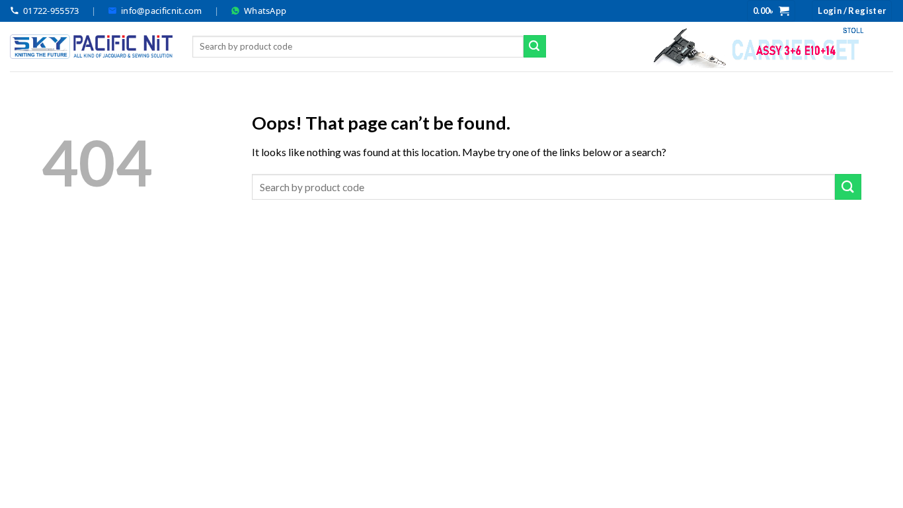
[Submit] (535, 46)
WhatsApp (265, 11)
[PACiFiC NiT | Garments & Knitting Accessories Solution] (91, 46)
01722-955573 (51, 11)
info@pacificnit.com (161, 11)
